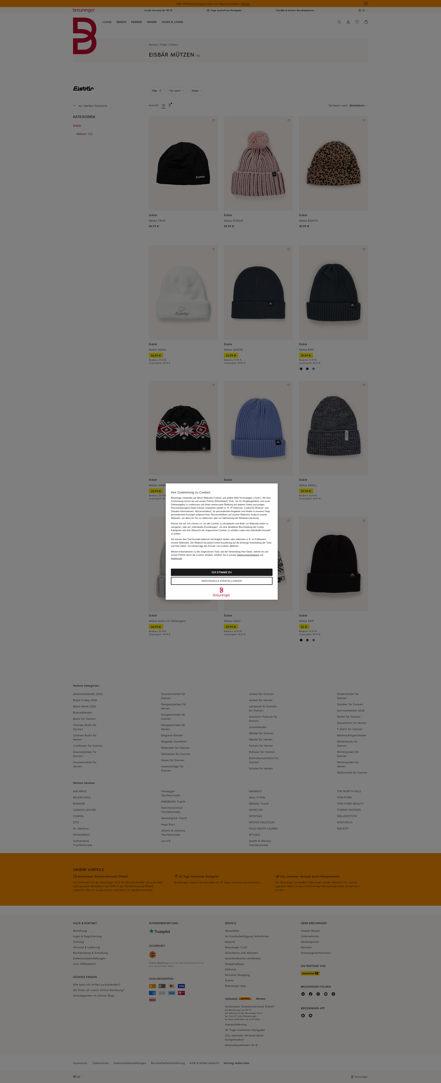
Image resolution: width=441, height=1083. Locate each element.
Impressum (176, 558)
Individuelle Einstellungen (222, 581)
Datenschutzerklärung (248, 555)
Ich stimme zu (222, 572)
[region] (222, 541)
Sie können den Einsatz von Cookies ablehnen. (213, 546)
